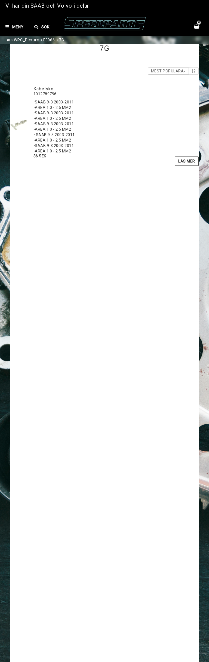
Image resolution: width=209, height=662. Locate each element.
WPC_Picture (26, 40)
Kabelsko (43, 88)
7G (61, 40)
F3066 (49, 40)
